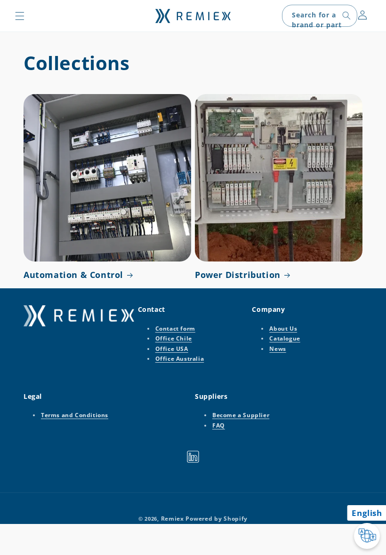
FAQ (218, 425)
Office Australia (179, 359)
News (277, 349)
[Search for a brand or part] (346, 15)
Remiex (172, 519)
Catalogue (284, 338)
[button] (19, 16)
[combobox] (319, 15)
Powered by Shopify (216, 519)
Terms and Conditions (74, 415)
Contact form (175, 329)
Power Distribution (238, 275)
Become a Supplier (240, 415)
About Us (283, 329)
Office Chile (173, 338)
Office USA (171, 349)
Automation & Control (73, 275)
